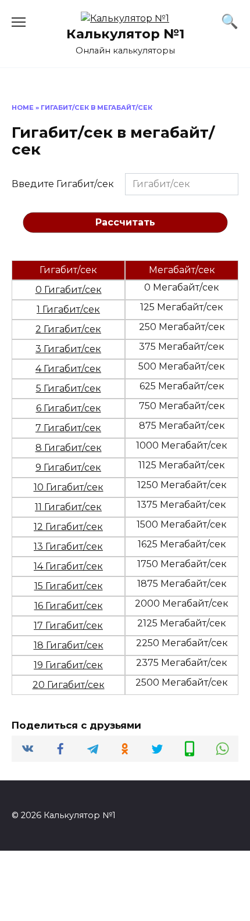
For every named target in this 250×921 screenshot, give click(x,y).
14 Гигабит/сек (68, 566)
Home (23, 107)
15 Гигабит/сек (68, 586)
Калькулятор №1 (125, 34)
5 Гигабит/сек (68, 388)
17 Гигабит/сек (68, 625)
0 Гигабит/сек (68, 289)
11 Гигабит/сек (68, 507)
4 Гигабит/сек (68, 368)
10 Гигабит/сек (68, 487)
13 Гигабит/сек (68, 546)
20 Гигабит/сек (69, 684)
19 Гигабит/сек (68, 665)
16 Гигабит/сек (68, 605)
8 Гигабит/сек (68, 447)
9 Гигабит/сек (68, 467)
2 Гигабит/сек (68, 329)
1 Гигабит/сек (68, 309)
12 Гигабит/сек (68, 526)
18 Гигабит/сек (68, 645)
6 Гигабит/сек (68, 408)
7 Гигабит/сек (68, 427)
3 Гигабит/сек (68, 348)
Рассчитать (125, 222)
